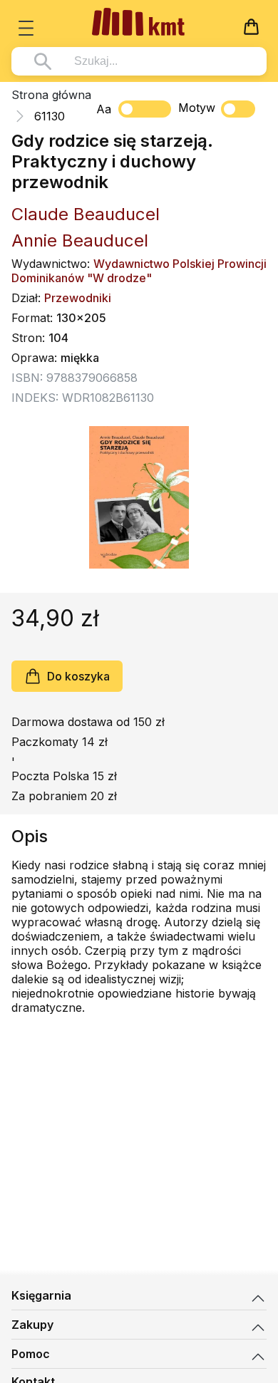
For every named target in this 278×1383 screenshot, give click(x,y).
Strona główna (51, 95)
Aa (103, 109)
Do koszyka (78, 676)
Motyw (196, 107)
